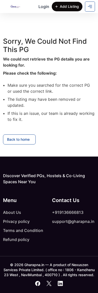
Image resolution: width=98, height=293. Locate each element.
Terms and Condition (23, 230)
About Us (12, 212)
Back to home (18, 139)
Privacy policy (16, 221)
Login (43, 6)
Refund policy (16, 239)
